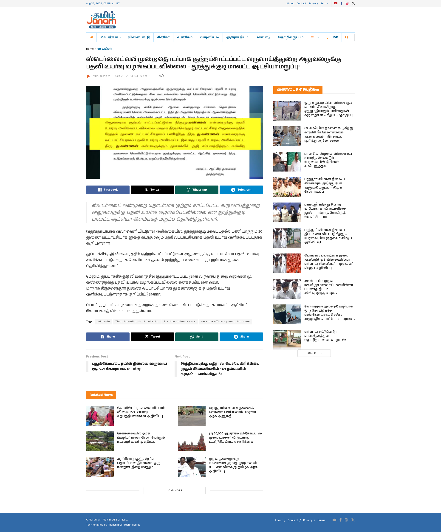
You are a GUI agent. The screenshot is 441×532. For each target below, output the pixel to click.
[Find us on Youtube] (335, 3)
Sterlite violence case (180, 322)
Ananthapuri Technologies (124, 525)
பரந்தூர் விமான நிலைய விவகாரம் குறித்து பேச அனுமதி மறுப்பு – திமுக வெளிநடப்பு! (324, 185)
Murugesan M (101, 76)
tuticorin (103, 322)
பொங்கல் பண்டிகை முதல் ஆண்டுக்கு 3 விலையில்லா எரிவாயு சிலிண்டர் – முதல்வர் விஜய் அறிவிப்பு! (328, 261)
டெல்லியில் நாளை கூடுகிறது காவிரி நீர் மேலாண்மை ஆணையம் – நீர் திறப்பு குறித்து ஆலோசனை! (328, 134)
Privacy (313, 3)
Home (90, 48)
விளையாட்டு (139, 37)
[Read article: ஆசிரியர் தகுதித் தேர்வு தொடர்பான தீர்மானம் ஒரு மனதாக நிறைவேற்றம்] (100, 467)
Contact (301, 3)
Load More (174, 491)
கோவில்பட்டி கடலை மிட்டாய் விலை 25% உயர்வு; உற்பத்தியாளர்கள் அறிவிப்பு (141, 412)
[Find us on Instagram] (347, 3)
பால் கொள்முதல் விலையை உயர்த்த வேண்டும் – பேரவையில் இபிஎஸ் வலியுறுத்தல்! (328, 160)
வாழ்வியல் (209, 37)
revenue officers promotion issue (225, 322)
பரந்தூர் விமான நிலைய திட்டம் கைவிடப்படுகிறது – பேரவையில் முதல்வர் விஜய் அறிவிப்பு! (328, 236)
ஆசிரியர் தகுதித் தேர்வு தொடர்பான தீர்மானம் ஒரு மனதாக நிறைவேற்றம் (138, 463)
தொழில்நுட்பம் (290, 37)
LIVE (335, 37)
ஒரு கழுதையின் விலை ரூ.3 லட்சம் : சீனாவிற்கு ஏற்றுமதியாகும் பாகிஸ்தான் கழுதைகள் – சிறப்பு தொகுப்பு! (328, 109)
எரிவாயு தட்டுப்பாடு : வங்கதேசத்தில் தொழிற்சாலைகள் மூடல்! (325, 335)
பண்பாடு (263, 37)
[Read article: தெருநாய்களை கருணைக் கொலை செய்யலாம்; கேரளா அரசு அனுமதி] (192, 416)
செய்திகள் (109, 37)
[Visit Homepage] (101, 20)
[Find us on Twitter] (353, 3)
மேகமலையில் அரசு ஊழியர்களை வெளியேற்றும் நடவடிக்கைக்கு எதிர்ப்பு (141, 437)
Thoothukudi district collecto (136, 322)
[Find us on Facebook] (341, 3)
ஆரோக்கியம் (237, 37)
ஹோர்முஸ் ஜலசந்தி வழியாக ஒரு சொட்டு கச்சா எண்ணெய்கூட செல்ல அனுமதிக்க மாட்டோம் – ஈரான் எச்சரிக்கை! (328, 314)
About (290, 3)
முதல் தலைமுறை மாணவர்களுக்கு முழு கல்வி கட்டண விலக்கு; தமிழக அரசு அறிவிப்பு (233, 465)
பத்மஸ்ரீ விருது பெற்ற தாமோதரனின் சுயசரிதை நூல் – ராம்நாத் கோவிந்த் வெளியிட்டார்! (325, 210)
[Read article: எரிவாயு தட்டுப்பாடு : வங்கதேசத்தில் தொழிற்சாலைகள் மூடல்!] (287, 339)
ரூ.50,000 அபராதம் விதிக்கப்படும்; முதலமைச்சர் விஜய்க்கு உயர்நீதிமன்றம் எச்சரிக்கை (236, 437)
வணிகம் (184, 37)
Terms (324, 3)
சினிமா (163, 37)
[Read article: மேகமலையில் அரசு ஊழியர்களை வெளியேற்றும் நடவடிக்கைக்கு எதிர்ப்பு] (100, 441)
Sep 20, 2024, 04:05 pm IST (133, 76)
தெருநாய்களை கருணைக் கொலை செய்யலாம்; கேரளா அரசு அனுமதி (232, 412)
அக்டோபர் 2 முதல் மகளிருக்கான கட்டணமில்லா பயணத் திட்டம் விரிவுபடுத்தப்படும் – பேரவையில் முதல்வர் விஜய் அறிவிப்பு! (328, 291)
